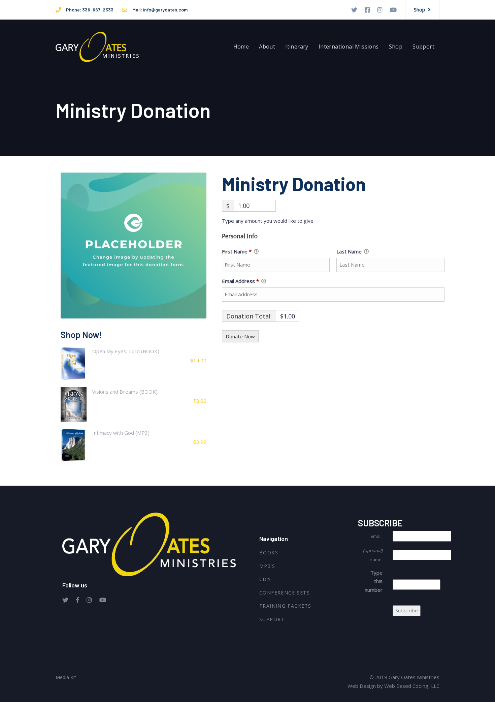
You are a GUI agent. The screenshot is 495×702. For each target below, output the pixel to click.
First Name (237, 251)
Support (272, 619)
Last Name (349, 251)
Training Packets (285, 606)
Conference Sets (284, 592)
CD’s (265, 579)
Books (268, 552)
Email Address (240, 281)
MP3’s (267, 566)
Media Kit (66, 677)
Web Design (362, 685)
